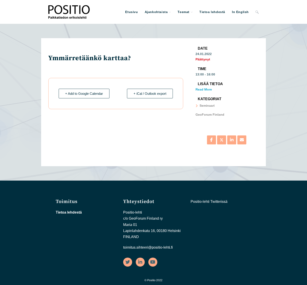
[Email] (241, 139)
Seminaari (207, 105)
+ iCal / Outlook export (149, 93)
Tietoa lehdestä (69, 212)
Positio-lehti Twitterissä (209, 201)
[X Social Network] (221, 139)
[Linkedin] (231, 139)
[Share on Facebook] (211, 139)
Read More (204, 89)
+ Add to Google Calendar (84, 93)
